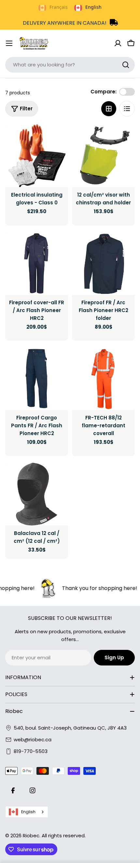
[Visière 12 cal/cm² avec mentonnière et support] (103, 155)
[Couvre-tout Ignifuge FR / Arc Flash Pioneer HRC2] (36, 263)
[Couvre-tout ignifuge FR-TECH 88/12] (103, 378)
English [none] (93, 7)
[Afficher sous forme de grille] (109, 108)
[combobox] (70, 65)
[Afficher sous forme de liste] (127, 108)
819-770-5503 (31, 751)
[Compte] (118, 43)
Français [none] (58, 7)
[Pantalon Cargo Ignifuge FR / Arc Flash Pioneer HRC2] (36, 378)
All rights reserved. (64, 835)
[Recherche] (126, 65)
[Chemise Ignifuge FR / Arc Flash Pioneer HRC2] (103, 263)
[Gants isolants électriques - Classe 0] (36, 155)
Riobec (31, 835)
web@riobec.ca (32, 739)
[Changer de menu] (9, 43)
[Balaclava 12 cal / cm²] (36, 494)
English (28, 812)
